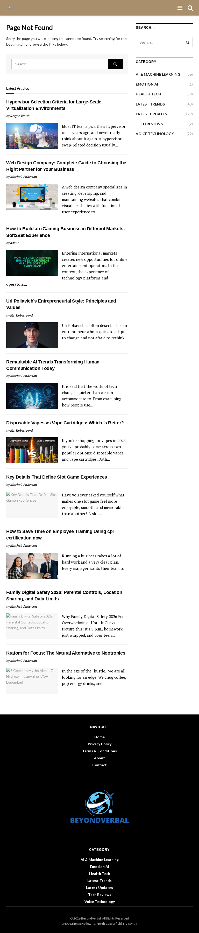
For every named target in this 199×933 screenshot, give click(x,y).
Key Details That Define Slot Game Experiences (56, 477)
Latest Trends (150, 104)
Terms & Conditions (99, 751)
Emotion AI (147, 84)
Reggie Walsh (20, 115)
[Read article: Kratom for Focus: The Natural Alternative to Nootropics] (32, 681)
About (99, 758)
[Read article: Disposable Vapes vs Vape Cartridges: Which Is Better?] (32, 450)
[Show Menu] (179, 8)
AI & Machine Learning (158, 74)
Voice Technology (155, 133)
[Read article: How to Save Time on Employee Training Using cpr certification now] (32, 566)
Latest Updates (151, 114)
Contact (99, 765)
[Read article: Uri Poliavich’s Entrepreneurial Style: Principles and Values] (32, 335)
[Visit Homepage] (11, 7)
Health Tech (148, 94)
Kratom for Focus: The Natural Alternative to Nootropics (65, 653)
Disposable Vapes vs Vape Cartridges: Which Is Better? (65, 422)
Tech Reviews (149, 124)
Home (99, 737)
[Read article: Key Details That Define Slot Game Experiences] (32, 505)
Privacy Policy (99, 744)
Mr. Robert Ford (21, 315)
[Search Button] (190, 8)
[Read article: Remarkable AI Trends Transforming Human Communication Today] (32, 396)
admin (14, 242)
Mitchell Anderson (23, 176)
